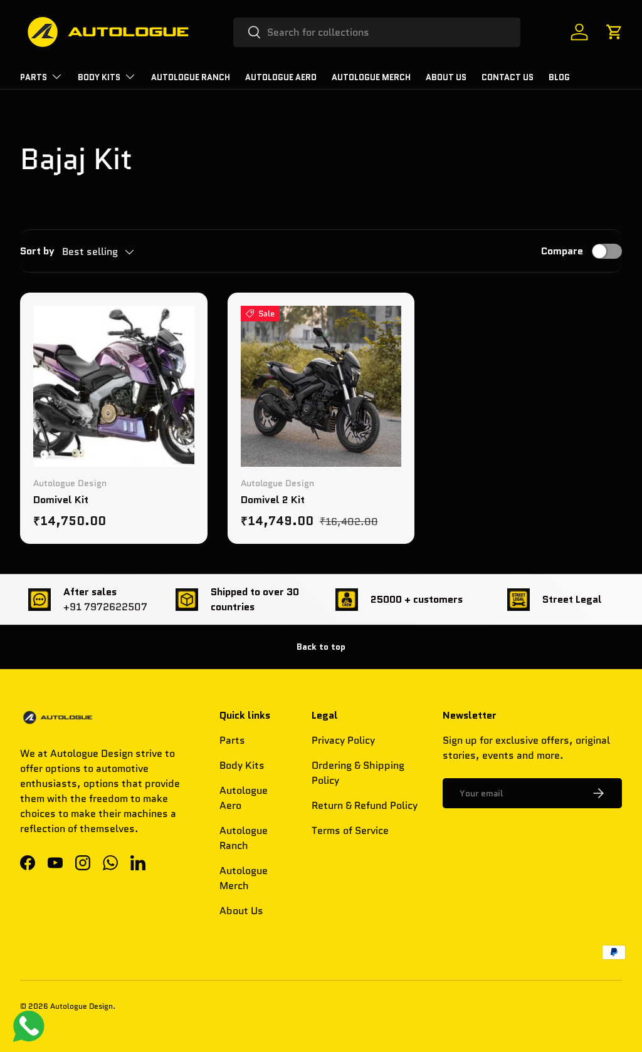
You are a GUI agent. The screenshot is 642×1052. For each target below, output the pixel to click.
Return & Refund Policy (365, 805)
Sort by (37, 251)
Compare (562, 251)
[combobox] (376, 32)
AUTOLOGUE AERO (281, 77)
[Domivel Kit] (113, 386)
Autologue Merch (371, 77)
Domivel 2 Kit (273, 499)
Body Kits (242, 765)
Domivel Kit (60, 499)
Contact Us (508, 77)
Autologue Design (81, 1006)
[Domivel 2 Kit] (321, 386)
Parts (232, 740)
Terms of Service (350, 830)
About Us (446, 77)
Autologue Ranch (190, 77)
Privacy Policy (343, 740)
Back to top (321, 646)
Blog (559, 77)
